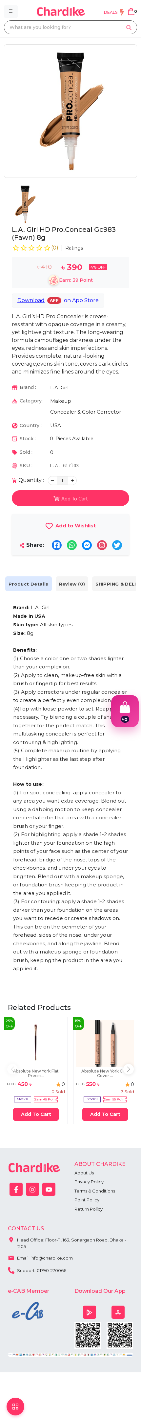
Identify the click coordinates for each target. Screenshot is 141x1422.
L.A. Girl (59, 387)
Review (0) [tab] (72, 584)
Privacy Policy (89, 1181)
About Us (84, 1172)
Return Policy (88, 1209)
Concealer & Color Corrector (85, 412)
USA (55, 425)
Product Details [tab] (29, 584)
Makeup (60, 401)
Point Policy (86, 1199)
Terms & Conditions (94, 1190)
